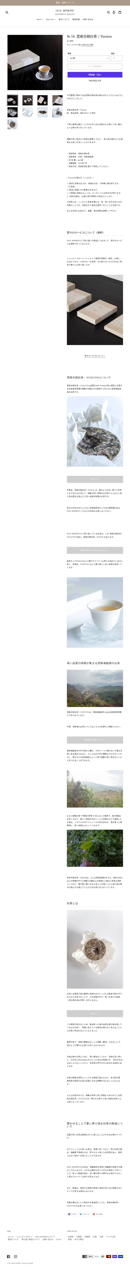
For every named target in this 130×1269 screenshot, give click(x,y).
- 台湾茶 (70, 1236)
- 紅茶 (101, 1236)
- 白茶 (94, 1236)
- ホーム (10, 1236)
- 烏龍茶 (87, 1236)
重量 (69, 53)
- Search (58, 1239)
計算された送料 (87, 44)
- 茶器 (69, 1239)
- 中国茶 (78, 1236)
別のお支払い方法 (95, 81)
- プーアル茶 (110, 1236)
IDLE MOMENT (16, 1263)
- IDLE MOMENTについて (44, 1236)
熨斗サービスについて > (95, 355)
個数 (113, 53)
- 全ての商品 (79, 1239)
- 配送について (13, 1239)
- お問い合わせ (47, 1239)
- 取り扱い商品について (30, 1239)
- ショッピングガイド (23, 1236)
